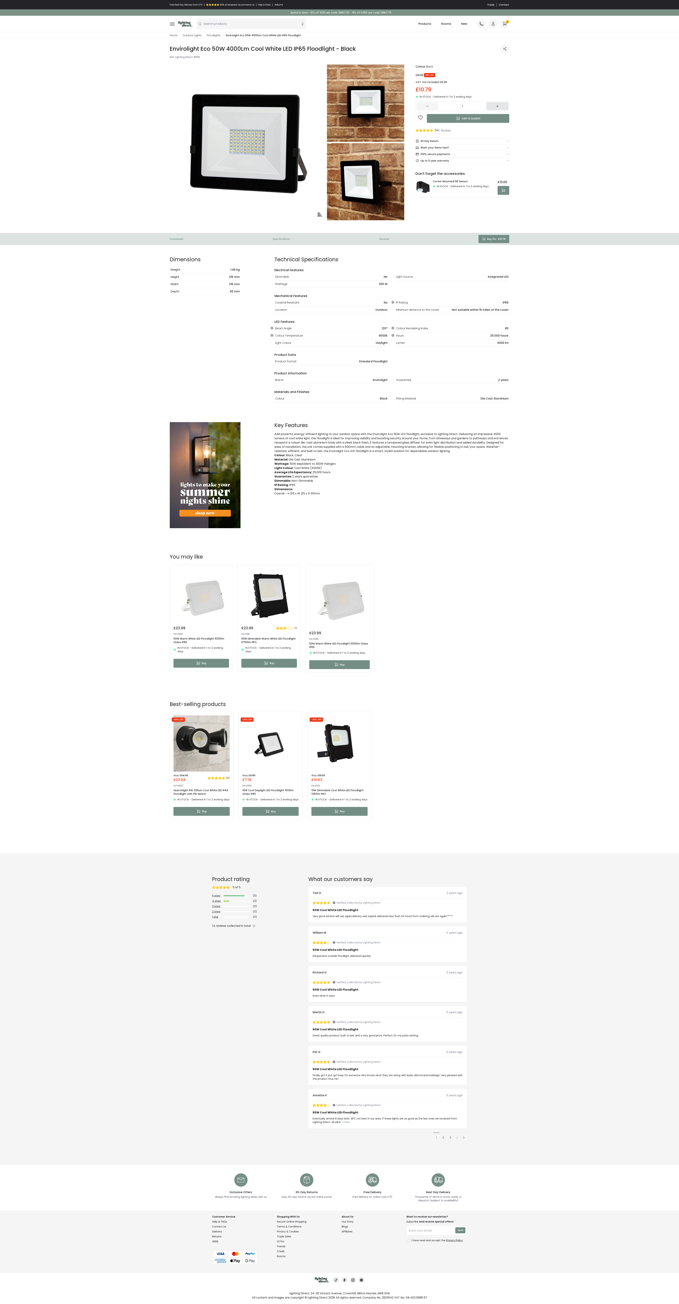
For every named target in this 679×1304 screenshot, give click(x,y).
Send (460, 1230)
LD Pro (280, 1241)
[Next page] (457, 1137)
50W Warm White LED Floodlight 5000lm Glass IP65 (198, 640)
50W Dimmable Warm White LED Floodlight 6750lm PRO (268, 640)
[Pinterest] (361, 1280)
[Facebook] (344, 1280)
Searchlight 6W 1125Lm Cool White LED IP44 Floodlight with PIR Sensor (200, 792)
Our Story (347, 1221)
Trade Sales (284, 1236)
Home (173, 35)
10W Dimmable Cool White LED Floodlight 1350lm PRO (337, 792)
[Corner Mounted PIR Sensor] (423, 187)
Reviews (384, 239)
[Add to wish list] (420, 117)
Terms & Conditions (289, 1226)
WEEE (215, 1241)
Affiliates (347, 1231)
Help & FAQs (219, 1221)
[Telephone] (481, 23)
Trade (490, 5)
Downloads (176, 239)
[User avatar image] (493, 23)
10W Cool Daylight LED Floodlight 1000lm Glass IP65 (268, 792)
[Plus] (497, 106)
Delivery (217, 1231)
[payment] (242, 1253)
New (464, 24)
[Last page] (463, 1137)
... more (345, 1122)
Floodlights (213, 35)
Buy (204, 663)
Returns (217, 1236)
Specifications (281, 239)
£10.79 (496, 239)
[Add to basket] (503, 190)
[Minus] (427, 106)
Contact (504, 5)
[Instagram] (353, 1280)
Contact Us (219, 1226)
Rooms (446, 24)
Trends (281, 1246)
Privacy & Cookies (288, 1231)
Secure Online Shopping (291, 1221)
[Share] (504, 48)
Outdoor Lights (192, 35)
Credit (281, 1251)
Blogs (345, 1226)
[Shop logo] (185, 24)
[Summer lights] (205, 475)
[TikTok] (336, 1280)
